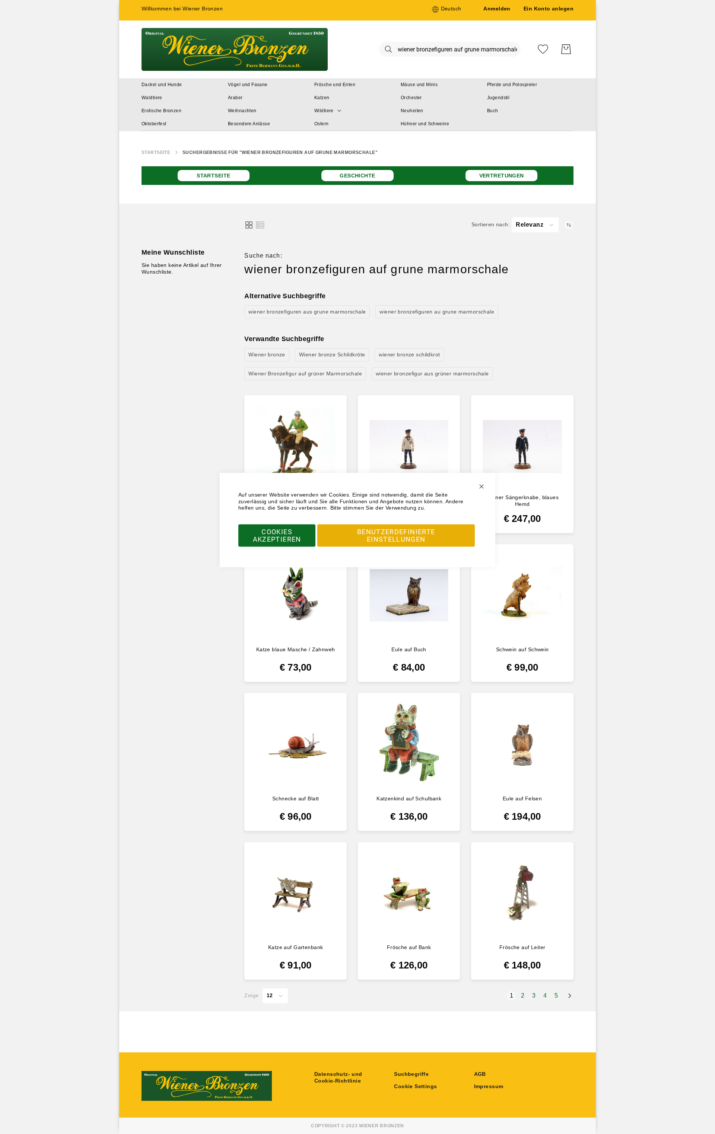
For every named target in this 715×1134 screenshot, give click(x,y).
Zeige (251, 995)
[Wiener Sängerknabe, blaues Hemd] (522, 446)
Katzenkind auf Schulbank (408, 798)
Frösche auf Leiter (522, 947)
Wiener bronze (266, 354)
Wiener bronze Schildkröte (332, 354)
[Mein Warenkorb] (566, 49)
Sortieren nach (489, 224)
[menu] (357, 104)
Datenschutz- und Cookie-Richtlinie (338, 1077)
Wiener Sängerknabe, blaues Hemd (522, 500)
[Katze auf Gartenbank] (295, 893)
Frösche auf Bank (409, 947)
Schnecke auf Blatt (295, 798)
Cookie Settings (415, 1086)
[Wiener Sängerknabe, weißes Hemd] (409, 446)
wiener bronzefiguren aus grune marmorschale (307, 312)
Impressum (488, 1086)
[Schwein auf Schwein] (522, 595)
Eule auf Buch (408, 649)
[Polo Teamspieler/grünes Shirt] (295, 446)
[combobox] (450, 49)
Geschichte (357, 176)
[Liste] (260, 225)
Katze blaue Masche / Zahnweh (295, 649)
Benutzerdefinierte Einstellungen (396, 535)
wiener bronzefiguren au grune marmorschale (436, 312)
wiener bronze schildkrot (409, 354)
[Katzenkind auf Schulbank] (409, 744)
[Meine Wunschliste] (543, 49)
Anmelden (496, 9)
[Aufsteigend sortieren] (568, 225)
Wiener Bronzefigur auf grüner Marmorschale (305, 374)
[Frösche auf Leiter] (522, 893)
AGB (480, 1074)
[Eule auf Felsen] (522, 744)
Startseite (156, 152)
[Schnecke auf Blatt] (295, 744)
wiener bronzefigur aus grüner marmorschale (432, 374)
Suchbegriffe (411, 1074)
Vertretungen (501, 176)
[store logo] (235, 49)
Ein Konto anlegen (548, 9)
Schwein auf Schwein (522, 649)
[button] (446, 9)
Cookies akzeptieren (277, 535)
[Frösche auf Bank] (409, 893)
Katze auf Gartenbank (295, 947)
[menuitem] (162, 84)
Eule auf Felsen (522, 798)
